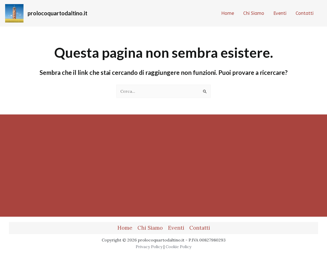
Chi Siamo (150, 227)
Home (124, 227)
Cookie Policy (178, 246)
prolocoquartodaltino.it (57, 13)
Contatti (199, 227)
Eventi (176, 227)
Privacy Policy (149, 246)
